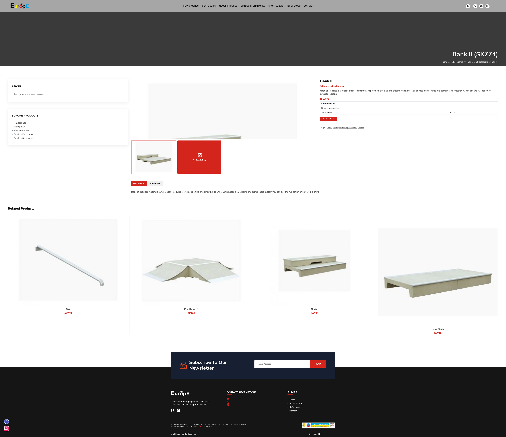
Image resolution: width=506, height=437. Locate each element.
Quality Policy (240, 424)
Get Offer (328, 119)
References (293, 6)
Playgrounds (20, 123)
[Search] (122, 92)
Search (194, 426)
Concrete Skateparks (478, 62)
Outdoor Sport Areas (24, 138)
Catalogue (197, 424)
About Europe (296, 403)
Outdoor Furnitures (23, 134)
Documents (155, 183)
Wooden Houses (21, 130)
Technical (207, 426)
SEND (318, 364)
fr (487, 6)
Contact (309, 6)
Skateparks (457, 62)
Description (139, 183)
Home (444, 62)
